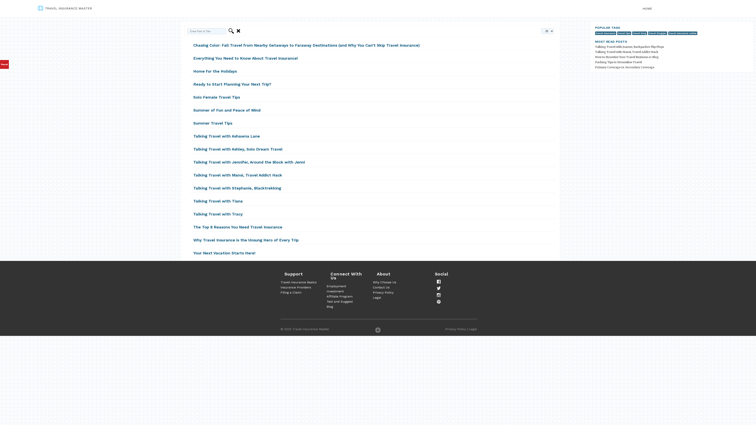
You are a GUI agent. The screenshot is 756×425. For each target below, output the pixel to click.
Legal (377, 297)
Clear (239, 31)
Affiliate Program (340, 296)
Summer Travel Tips (212, 123)
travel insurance (605, 33)
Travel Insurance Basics (299, 282)
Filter (232, 31)
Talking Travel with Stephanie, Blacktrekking (237, 188)
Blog (330, 307)
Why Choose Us (384, 282)
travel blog (639, 33)
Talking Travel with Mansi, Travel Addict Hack (237, 175)
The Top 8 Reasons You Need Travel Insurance (237, 227)
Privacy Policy (383, 292)
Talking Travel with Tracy (218, 214)
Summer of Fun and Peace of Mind (226, 110)
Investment (335, 291)
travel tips (624, 33)
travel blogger (657, 33)
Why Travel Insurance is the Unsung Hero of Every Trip (246, 240)
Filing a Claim (291, 292)
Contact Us (381, 287)
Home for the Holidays (215, 71)
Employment (336, 286)
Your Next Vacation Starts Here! (224, 253)
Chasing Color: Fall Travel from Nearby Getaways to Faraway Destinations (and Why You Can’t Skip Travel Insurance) (306, 45)
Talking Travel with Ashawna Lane (226, 136)
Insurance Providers (296, 287)
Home (647, 8)
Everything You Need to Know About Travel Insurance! (245, 58)
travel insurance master (68, 8)
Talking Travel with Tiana (218, 201)
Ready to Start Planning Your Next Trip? (232, 84)
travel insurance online (683, 33)
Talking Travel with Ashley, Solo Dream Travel (238, 149)
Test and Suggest (340, 301)
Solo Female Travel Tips (216, 97)
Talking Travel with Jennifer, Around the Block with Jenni (249, 162)
